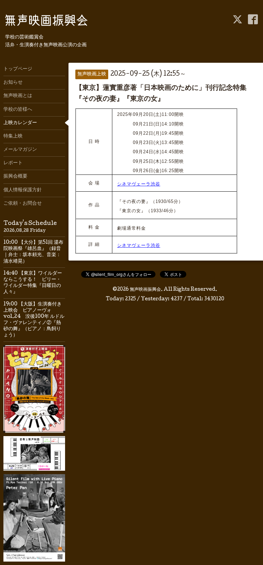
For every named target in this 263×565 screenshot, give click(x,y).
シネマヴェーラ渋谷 (138, 184)
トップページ (17, 69)
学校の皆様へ (17, 109)
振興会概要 (15, 176)
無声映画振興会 (145, 289)
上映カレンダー (20, 123)
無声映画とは (17, 96)
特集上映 (13, 136)
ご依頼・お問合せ (22, 203)
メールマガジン (20, 150)
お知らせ (13, 82)
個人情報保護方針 (22, 190)
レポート (13, 163)
